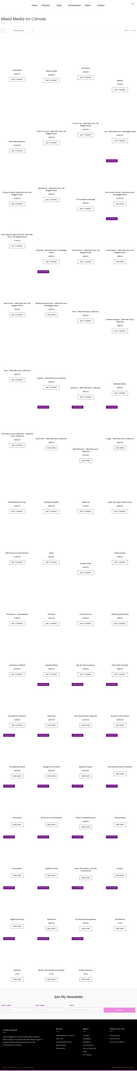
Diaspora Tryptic (85, 767)
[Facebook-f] (4, 1054)
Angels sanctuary (17, 919)
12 (129, 30)
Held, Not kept (51, 71)
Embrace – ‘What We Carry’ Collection (86, 388)
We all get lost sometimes (51, 818)
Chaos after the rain (120, 665)
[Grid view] (3, 30)
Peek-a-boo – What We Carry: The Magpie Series (17, 304)
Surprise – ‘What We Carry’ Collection (51, 378)
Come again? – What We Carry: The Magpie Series (120, 251)
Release (120, 80)
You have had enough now (85, 919)
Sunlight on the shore (51, 767)
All (135, 30)
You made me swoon (17, 767)
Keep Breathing (51, 665)
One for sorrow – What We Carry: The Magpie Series (51, 132)
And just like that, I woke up (85, 716)
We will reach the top (17, 502)
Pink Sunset (17, 818)
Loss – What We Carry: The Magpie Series (120, 131)
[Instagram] (7, 1054)
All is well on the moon (17, 716)
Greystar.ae (121, 1067)
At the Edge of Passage (85, 199)
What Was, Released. (17, 141)
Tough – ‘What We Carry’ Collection (120, 439)
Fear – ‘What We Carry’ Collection (17, 371)
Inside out (86, 502)
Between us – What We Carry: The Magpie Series (51, 189)
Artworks (46, 5)
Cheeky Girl (51, 919)
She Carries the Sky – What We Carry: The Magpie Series (119, 193)
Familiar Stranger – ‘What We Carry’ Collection (120, 320)
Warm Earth (17, 868)
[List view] (7, 30)
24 (132, 30)
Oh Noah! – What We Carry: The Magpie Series (51, 251)
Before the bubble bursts (85, 818)
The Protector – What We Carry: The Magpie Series (86, 251)
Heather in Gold (51, 868)
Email (72, 1005)
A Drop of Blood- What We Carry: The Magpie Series (17, 193)
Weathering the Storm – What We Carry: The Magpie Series (51, 304)
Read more (120, 204)
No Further (86, 68)
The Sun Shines (120, 818)
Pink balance (120, 919)
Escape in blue (85, 563)
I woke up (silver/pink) (120, 614)
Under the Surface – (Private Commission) (85, 869)
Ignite (51, 553)
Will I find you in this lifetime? (17, 553)
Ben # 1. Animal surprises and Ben (51, 970)
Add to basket (17, 79)
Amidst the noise (85, 970)
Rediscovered (120, 553)
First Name (6, 1005)
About (88, 5)
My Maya (17, 970)
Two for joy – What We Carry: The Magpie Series (85, 124)
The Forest (51, 716)
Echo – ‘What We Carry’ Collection (85, 312)
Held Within (17, 70)
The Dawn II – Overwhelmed (17, 614)
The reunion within (51, 502)
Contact (100, 5)
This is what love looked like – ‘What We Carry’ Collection (17, 435)
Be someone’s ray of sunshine (120, 767)
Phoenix (120, 868)
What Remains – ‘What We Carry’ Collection (85, 450)
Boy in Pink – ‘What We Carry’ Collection (51, 439)
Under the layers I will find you (120, 502)
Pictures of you (86, 614)
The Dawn (51, 614)
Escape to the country (120, 716)
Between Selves (120, 384)
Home (34, 5)
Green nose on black (17, 665)
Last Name (40, 1005)
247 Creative (130, 1067)
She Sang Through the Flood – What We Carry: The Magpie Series (17, 236)
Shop (59, 5)
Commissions (74, 5)
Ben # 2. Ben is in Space (86, 665)
